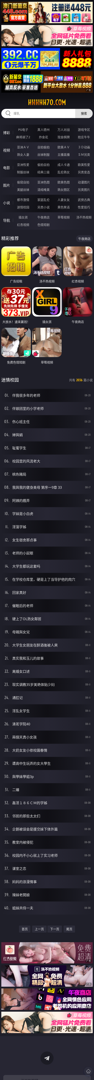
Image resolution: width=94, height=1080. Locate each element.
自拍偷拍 (43, 147)
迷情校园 (23, 207)
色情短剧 (43, 225)
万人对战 (63, 129)
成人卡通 (63, 165)
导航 (6, 220)
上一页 (39, 929)
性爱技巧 (84, 207)
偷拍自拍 (43, 165)
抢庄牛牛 (84, 137)
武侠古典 (84, 200)
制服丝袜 (23, 172)
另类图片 (84, 190)
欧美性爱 (84, 165)
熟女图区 (63, 190)
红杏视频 (23, 225)
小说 (6, 202)
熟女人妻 (23, 154)
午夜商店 (43, 217)
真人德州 (43, 129)
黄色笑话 (63, 207)
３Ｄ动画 (84, 147)
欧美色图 (63, 182)
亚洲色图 (43, 182)
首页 (25, 929)
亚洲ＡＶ (23, 147)
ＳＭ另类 (84, 154)
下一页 (54, 929)
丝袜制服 (43, 154)
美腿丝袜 (23, 190)
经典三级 (43, 172)
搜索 (84, 113)
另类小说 (43, 207)
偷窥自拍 (23, 182)
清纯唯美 (43, 190)
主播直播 (63, 154)
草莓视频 (63, 217)
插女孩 (23, 217)
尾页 (69, 929)
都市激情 (23, 200)
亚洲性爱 (23, 165)
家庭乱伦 (43, 200)
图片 (6, 185)
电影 (6, 167)
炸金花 (43, 137)
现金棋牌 (63, 137)
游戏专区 (84, 129)
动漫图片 (84, 182)
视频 (6, 150)
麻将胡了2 (23, 137)
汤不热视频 (84, 217)
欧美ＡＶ (63, 147)
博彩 (6, 132)
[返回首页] (88, 1071)
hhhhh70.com (47, 102)
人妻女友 (63, 200)
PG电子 (23, 129)
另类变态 (84, 172)
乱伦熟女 (63, 172)
